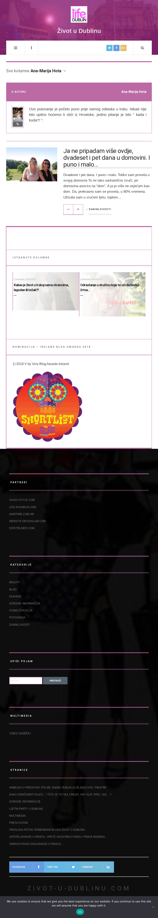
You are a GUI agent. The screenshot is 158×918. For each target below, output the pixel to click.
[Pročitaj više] (16, 296)
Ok (80, 911)
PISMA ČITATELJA (21, 610)
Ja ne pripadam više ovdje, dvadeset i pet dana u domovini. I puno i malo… (106, 157)
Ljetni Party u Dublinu (26, 808)
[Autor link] (18, 124)
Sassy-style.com (22, 500)
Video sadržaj (20, 733)
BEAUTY (14, 582)
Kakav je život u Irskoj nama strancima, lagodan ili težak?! (41, 287)
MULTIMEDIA (17, 815)
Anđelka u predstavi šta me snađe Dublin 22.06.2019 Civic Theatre (58, 787)
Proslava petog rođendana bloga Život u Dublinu (47, 829)
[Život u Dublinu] (79, 14)
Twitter (52, 867)
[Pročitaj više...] (68, 209)
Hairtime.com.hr (21, 514)
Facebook (18, 867)
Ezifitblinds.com (21, 528)
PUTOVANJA (17, 617)
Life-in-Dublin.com (22, 507)
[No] (153, 907)
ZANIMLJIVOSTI (100, 209)
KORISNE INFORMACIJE (25, 603)
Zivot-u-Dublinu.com (79, 888)
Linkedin (87, 867)
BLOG (13, 589)
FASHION (15, 596)
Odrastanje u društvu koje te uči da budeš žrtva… (109, 287)
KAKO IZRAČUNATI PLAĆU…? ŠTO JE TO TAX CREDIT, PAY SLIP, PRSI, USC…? (60, 794)
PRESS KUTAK (18, 822)
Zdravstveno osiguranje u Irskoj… (36, 844)
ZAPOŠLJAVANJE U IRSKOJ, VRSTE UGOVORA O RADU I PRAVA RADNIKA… (58, 836)
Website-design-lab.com (27, 521)
